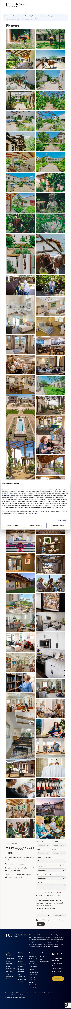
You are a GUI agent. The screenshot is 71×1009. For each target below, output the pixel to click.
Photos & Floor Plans (27, 19)
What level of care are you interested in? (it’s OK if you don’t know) (51, 866)
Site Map (22, 995)
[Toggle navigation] (66, 4)
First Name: (40, 841)
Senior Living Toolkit (33, 981)
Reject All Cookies (12, 525)
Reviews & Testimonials (33, 957)
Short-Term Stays (9, 972)
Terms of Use (40, 905)
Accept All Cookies (58, 525)
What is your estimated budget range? (48, 875)
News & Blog (33, 972)
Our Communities (44, 960)
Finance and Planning (33, 976)
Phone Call (42, 895)
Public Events (21, 982)
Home (6, 16)
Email (51, 895)
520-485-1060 (15, 870)
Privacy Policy (48, 905)
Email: (39, 849)
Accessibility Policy (12, 995)
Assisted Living (9, 965)
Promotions (33, 967)
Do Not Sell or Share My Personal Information (43, 993)
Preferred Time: (56, 912)
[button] (66, 1004)
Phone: (54, 849)
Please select (42, 861)
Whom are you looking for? (44, 857)
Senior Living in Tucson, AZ (46, 16)
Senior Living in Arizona (31, 16)
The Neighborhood (22, 975)
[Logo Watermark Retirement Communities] (16, 5)
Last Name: (55, 841)
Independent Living (10, 960)
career (10, 877)
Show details (62, 520)
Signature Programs (20, 970)
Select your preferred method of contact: (49, 893)
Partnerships (21, 979)
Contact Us (57, 979)
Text (58, 895)
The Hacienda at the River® (13, 19)
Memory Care (10, 969)
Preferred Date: (41, 912)
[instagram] (57, 954)
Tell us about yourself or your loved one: (48, 883)
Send (40, 924)
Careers (31, 969)
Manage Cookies (35, 525)
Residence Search (9, 977)
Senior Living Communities (16, 16)
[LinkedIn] (61, 954)
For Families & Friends (33, 986)
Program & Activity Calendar (21, 958)
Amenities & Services (21, 965)
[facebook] (53, 954)
